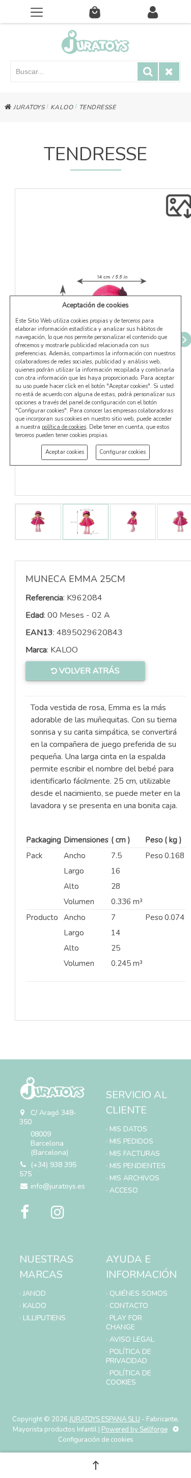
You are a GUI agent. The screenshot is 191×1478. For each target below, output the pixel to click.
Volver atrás (88, 670)
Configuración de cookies (95, 1439)
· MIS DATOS (126, 1129)
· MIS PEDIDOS (129, 1141)
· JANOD (32, 1293)
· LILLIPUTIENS (42, 1318)
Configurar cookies (122, 452)
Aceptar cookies (64, 452)
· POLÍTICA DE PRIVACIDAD (128, 1356)
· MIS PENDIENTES (136, 1166)
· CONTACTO (127, 1306)
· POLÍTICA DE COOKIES (128, 1377)
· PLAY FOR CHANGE (124, 1322)
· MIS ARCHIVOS (132, 1178)
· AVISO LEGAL (130, 1339)
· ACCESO (122, 1190)
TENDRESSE (97, 107)
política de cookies (64, 427)
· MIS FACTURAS (133, 1153)
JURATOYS (28, 107)
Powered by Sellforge (134, 1429)
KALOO (61, 107)
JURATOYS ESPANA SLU (104, 1419)
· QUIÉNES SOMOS (137, 1293)
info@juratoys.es (58, 1186)
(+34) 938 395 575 (47, 1169)
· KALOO (32, 1306)
